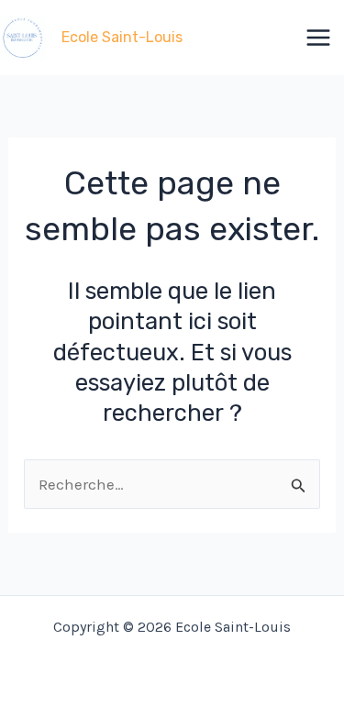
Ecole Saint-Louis (122, 37)
